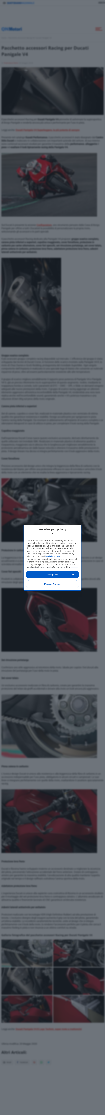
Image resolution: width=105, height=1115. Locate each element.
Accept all (52, 574)
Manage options (52, 584)
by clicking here (52, 556)
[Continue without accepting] (52, 533)
